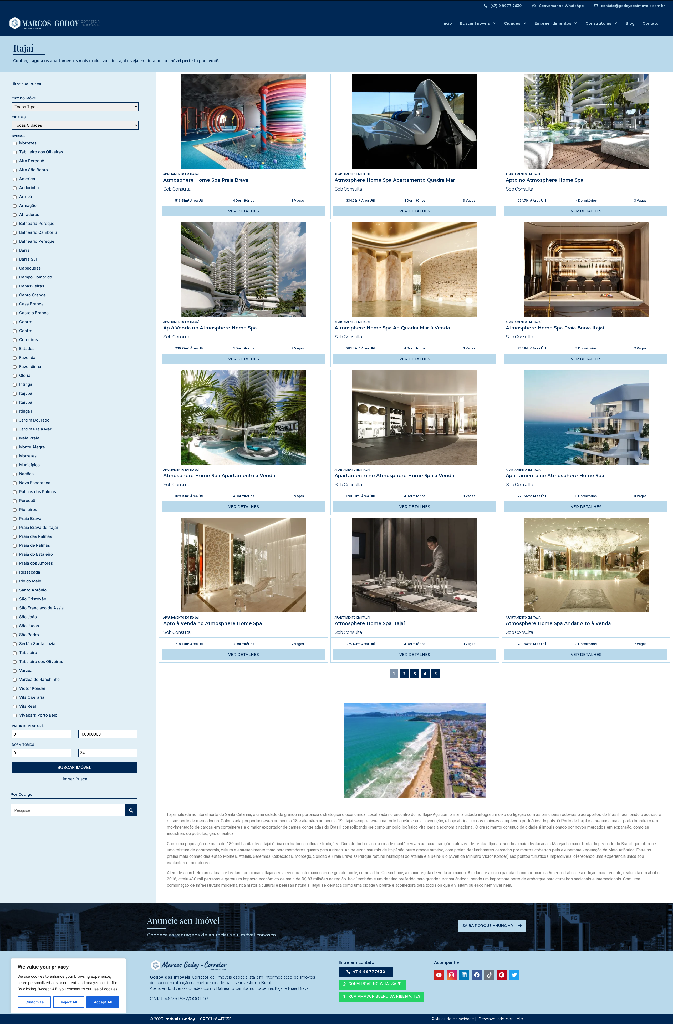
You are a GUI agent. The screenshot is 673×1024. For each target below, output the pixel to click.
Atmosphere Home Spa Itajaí (370, 623)
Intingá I (26, 384)
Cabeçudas (30, 268)
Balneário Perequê (36, 241)
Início (446, 23)
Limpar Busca (73, 779)
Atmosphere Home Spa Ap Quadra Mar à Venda (392, 328)
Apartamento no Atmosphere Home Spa (555, 475)
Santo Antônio (33, 590)
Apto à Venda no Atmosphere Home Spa (212, 623)
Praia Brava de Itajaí (38, 527)
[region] (68, 985)
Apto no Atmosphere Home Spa (545, 180)
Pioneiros (28, 509)
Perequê (27, 501)
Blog (630, 23)
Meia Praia (29, 438)
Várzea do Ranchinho (39, 679)
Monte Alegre (32, 447)
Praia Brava (30, 518)
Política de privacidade (452, 1019)
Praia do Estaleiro (36, 554)
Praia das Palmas (35, 536)
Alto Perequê (31, 161)
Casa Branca (31, 304)
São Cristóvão (32, 599)
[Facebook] (477, 975)
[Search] (131, 810)
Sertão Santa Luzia (37, 644)
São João (28, 617)
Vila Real (27, 706)
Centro (25, 322)
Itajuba (25, 393)
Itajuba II (27, 402)
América (27, 179)
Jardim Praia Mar (35, 429)
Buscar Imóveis (475, 23)
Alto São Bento (33, 170)
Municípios (29, 465)
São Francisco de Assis (41, 608)
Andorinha (29, 188)
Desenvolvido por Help (500, 1019)
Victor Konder (32, 688)
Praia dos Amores (36, 563)
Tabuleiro (28, 653)
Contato (651, 23)
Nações (26, 474)
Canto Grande (32, 295)
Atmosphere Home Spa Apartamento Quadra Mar (395, 180)
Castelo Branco (34, 313)
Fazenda (27, 357)
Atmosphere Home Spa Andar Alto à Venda (558, 623)
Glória (24, 375)
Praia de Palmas (34, 545)
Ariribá (25, 197)
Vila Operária (31, 697)
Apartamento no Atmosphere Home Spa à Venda (394, 475)
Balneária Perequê (36, 223)
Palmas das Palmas (37, 492)
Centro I (26, 331)
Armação (28, 205)
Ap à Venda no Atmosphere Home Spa (210, 328)
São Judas (29, 626)
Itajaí (194, 174)
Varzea (26, 670)
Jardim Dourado (34, 420)
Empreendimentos (552, 23)
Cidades (512, 23)
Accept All (103, 1002)
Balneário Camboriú (38, 232)
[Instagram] (452, 975)
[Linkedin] (464, 975)
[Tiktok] (489, 975)
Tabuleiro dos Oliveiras (41, 152)
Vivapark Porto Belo (38, 715)
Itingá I (25, 411)
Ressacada (29, 572)
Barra (24, 250)
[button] (381, 997)
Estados (26, 349)
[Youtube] (439, 975)
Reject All (69, 1002)
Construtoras (598, 23)
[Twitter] (514, 975)
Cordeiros (28, 340)
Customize (34, 1002)
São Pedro (29, 635)
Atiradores (29, 214)
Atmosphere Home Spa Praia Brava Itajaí (555, 328)
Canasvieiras (31, 286)
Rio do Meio (30, 581)
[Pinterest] (502, 975)
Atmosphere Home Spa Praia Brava (205, 180)
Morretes (28, 143)
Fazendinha (30, 366)
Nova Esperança (34, 483)
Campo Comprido (35, 277)
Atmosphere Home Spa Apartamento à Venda (219, 475)
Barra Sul (28, 259)
